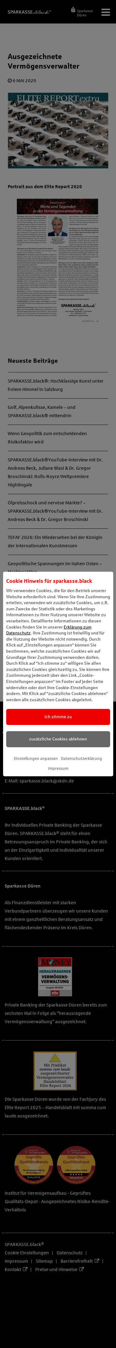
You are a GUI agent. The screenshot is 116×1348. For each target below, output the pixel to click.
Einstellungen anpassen (36, 759)
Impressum (58, 768)
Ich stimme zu (58, 716)
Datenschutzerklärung (81, 759)
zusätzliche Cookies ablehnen (58, 739)
